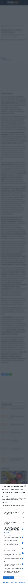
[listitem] (14, 510)
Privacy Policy (22, 582)
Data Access (14, 582)
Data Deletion (6, 582)
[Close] (25, 486)
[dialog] (14, 534)
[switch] (23, 513)
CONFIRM (8, 577)
